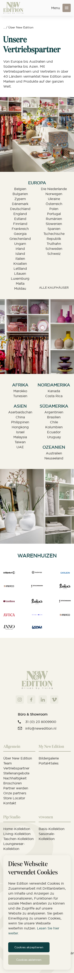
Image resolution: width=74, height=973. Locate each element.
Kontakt (9, 803)
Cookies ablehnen (29, 960)
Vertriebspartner (16, 768)
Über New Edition (21, 27)
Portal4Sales (49, 763)
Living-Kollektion (17, 834)
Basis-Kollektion (52, 829)
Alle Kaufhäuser (54, 287)
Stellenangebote (16, 773)
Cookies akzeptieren (28, 947)
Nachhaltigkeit (15, 778)
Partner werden (15, 788)
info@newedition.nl (40, 728)
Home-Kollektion (16, 829)
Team (7, 763)
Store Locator (14, 798)
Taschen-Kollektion (18, 839)
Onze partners (14, 793)
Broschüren (12, 783)
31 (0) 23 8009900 (40, 722)
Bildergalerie (49, 758)
